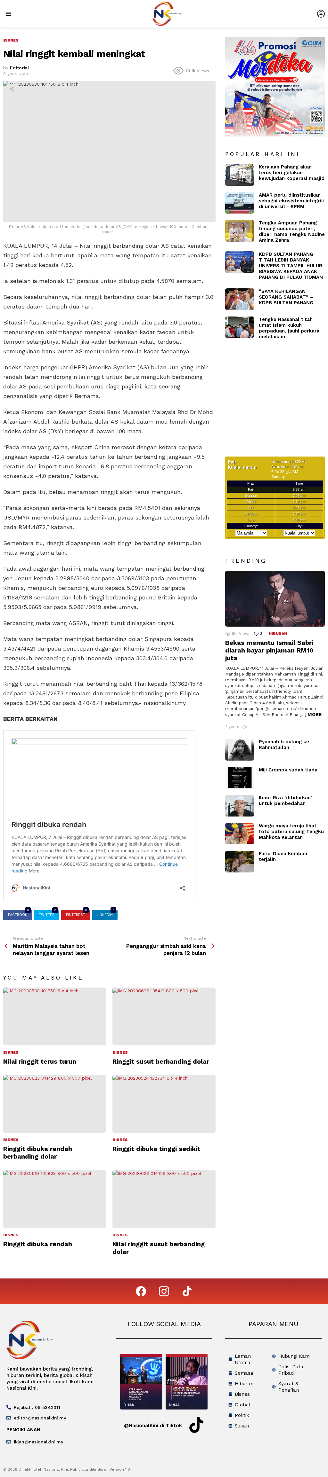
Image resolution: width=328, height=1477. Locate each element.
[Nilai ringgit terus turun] (54, 1016)
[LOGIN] (321, 13)
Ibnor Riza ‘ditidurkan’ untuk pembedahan (285, 800)
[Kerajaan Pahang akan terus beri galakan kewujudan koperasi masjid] (239, 175)
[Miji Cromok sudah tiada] (239, 778)
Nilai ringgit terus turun (39, 1061)
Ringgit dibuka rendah (37, 1244)
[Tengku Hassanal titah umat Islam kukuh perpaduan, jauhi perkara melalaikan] (239, 327)
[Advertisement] (276, 402)
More (315, 714)
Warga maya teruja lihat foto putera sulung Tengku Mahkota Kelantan (291, 831)
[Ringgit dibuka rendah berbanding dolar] (54, 1104)
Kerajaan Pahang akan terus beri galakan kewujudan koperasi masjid (291, 172)
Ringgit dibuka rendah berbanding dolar (37, 1152)
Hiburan (278, 633)
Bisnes (11, 1052)
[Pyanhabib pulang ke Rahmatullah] (239, 750)
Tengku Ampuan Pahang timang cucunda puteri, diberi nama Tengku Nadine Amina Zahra (292, 231)
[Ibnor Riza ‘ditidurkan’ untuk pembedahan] (239, 806)
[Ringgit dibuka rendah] (54, 1199)
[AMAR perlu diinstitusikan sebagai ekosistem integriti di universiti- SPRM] (239, 203)
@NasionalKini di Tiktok (153, 1425)
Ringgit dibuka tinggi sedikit (156, 1149)
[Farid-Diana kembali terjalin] (239, 861)
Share (11, 89)
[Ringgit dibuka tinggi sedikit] (163, 1104)
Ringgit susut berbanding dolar (160, 1061)
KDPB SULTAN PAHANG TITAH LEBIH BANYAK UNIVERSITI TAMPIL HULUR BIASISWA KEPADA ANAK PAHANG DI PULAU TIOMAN (291, 265)
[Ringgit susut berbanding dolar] (163, 1016)
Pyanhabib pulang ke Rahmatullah (284, 744)
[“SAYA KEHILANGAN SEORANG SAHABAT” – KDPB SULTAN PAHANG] (239, 299)
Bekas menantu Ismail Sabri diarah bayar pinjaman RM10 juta (269, 650)
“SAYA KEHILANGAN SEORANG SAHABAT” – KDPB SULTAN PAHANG (286, 297)
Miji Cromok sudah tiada (288, 770)
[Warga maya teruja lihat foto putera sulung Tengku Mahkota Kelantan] (239, 834)
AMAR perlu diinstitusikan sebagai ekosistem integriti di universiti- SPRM (291, 200)
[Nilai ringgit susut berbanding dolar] (163, 1199)
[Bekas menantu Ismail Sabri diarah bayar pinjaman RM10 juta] (275, 599)
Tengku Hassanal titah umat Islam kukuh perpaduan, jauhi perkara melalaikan (289, 328)
